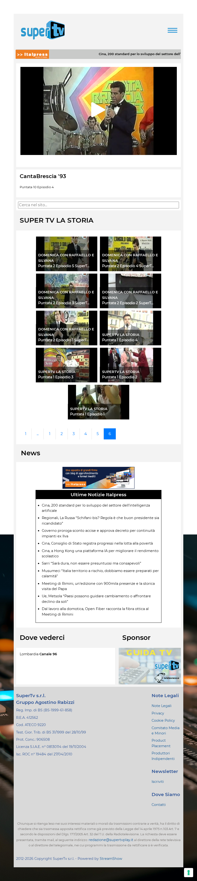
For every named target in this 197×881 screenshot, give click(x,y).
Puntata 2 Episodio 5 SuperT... (63, 266)
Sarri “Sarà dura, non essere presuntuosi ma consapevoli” (91, 563)
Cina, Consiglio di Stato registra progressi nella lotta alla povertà (97, 543)
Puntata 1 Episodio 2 (119, 377)
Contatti (159, 805)
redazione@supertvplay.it (111, 840)
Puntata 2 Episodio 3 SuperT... (63, 303)
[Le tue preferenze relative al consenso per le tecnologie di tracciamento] (188, 872)
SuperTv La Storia (120, 335)
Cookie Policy (163, 720)
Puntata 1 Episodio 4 (120, 340)
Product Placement (161, 743)
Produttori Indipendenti (163, 756)
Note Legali (162, 706)
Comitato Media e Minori (165, 730)
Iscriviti (158, 781)
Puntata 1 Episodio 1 (87, 414)
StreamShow (111, 858)
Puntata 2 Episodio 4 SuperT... (128, 266)
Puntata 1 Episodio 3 (55, 377)
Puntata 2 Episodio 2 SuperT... (127, 303)
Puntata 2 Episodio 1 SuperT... (63, 340)
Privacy (158, 713)
